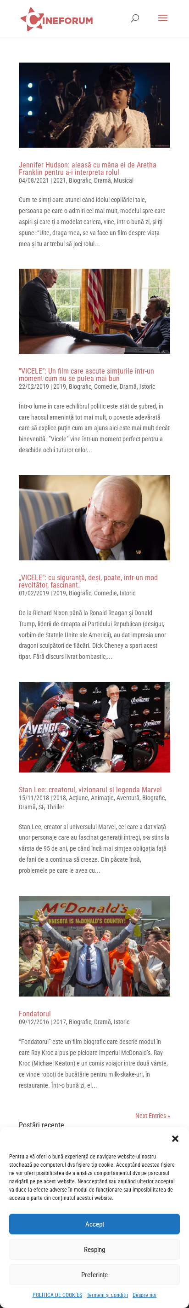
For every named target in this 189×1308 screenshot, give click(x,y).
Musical (123, 180)
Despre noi (144, 1295)
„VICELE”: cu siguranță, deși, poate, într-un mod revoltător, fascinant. (88, 581)
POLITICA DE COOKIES (57, 1295)
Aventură (128, 797)
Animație (102, 797)
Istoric (147, 386)
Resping (94, 1249)
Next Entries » (152, 1115)
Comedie (105, 386)
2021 (59, 180)
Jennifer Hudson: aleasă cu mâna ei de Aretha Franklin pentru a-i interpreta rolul (87, 169)
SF (41, 807)
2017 (59, 1022)
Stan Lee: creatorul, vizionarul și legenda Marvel (90, 789)
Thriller (55, 807)
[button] (175, 1138)
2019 (59, 386)
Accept (94, 1224)
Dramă (102, 180)
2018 (59, 797)
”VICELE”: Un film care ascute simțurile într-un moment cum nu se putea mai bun (86, 375)
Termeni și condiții (107, 1295)
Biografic (80, 180)
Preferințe (94, 1275)
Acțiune (78, 797)
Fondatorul (35, 1013)
